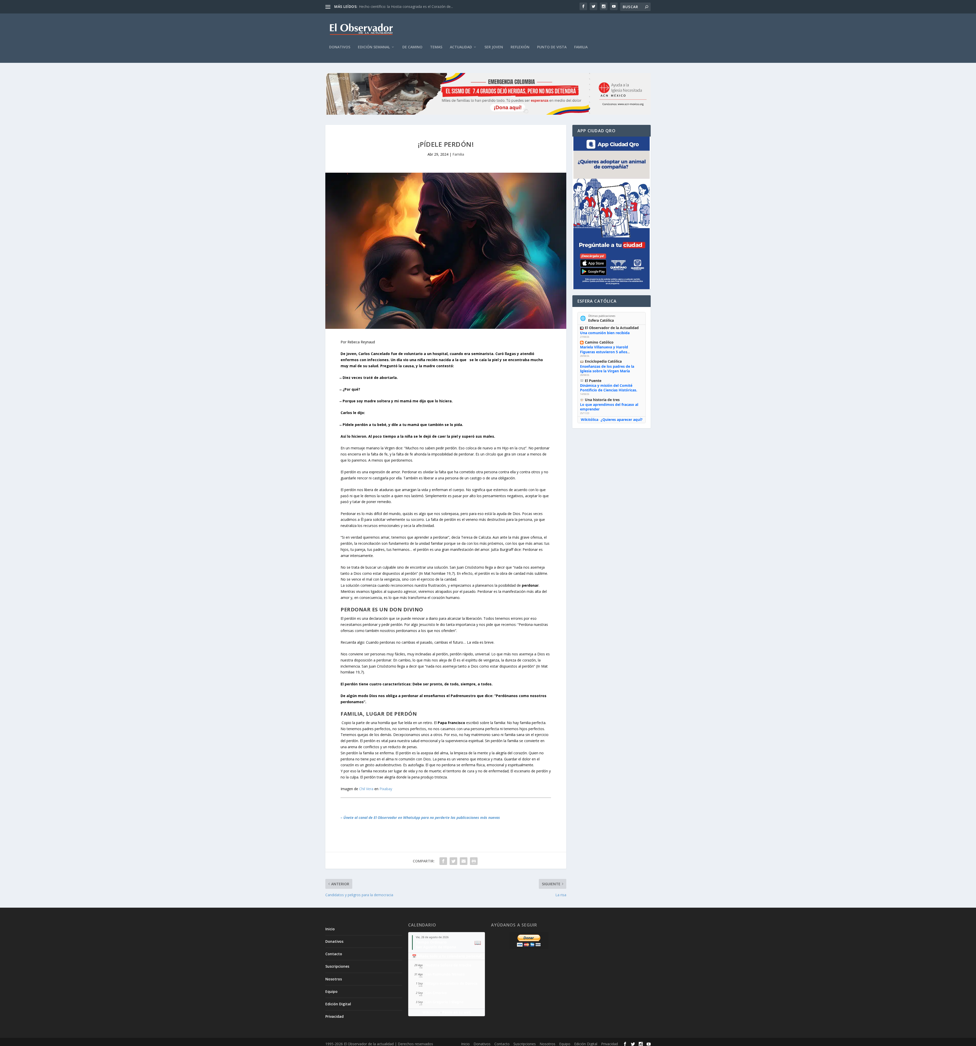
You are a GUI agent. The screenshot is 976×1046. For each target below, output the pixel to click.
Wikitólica (589, 419)
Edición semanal (374, 47)
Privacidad (334, 1016)
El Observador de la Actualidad (612, 327)
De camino (412, 47)
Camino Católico (599, 342)
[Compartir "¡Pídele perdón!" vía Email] (464, 861)
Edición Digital (338, 1003)
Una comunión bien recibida (605, 332)
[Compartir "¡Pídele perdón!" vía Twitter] (453, 861)
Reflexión (520, 47)
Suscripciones (337, 966)
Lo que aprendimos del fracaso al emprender (609, 406)
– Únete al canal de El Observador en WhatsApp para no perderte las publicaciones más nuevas (420, 817)
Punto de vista (552, 47)
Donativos (339, 47)
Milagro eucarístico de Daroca (451, 983)
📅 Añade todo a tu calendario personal (446, 956)
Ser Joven (493, 47)
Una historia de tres (602, 399)
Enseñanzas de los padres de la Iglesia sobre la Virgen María (607, 368)
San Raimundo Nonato (445, 974)
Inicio (330, 928)
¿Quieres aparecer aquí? (622, 419)
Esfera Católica (601, 320)
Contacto (333, 953)
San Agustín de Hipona (436, 947)
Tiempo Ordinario (431, 942)
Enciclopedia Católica (603, 361)
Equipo (331, 991)
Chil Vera (366, 788)
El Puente (593, 380)
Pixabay (385, 788)
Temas (436, 47)
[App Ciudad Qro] (611, 213)
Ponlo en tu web (456, 1012)
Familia (581, 47)
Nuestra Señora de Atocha (448, 965)
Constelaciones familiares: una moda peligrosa (397, 6)
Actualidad (461, 47)
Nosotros (333, 979)
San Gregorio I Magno (444, 1001)
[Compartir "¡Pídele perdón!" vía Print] (474, 861)
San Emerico (436, 992)
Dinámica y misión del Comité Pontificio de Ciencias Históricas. (608, 387)
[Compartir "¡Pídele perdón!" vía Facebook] (443, 861)
